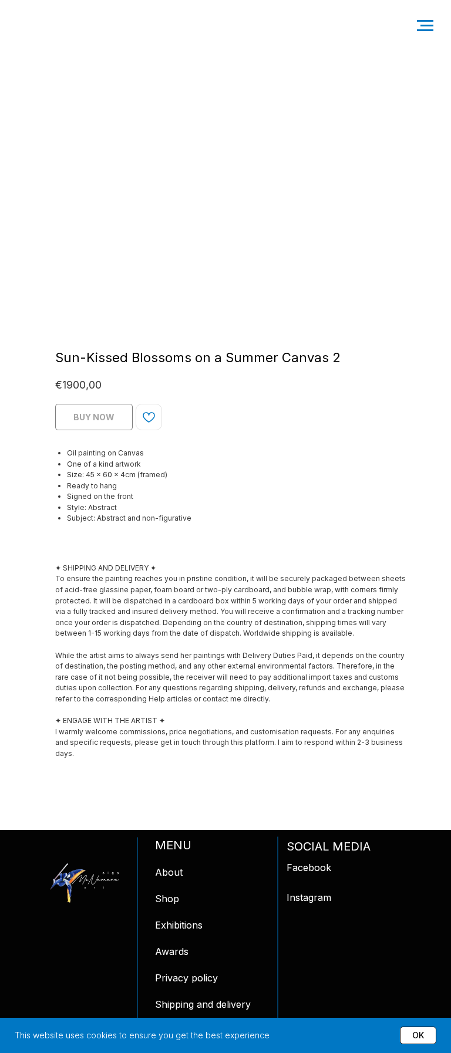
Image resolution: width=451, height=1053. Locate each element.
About (169, 872)
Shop (167, 899)
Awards (172, 951)
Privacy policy (186, 978)
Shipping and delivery (203, 1004)
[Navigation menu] (425, 26)
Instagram (309, 897)
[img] (84, 883)
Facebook (309, 867)
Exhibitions (179, 925)
